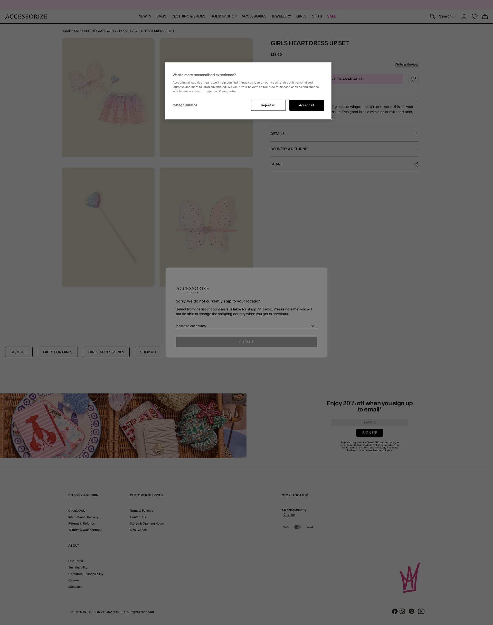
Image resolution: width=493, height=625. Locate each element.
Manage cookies (185, 105)
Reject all (268, 105)
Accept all (306, 105)
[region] (248, 91)
